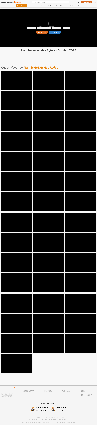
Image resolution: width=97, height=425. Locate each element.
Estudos (36, 5)
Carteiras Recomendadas (74, 5)
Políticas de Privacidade (28, 390)
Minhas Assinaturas (66, 391)
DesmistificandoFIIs (47, 390)
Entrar (95, 2)
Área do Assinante (21, 5)
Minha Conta (65, 390)
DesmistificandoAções (47, 391)
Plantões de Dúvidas (53, 5)
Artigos (30, 5)
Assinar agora (42, 32)
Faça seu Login (55, 32)
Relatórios (62, 5)
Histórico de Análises (85, 395)
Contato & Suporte (27, 391)
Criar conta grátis (87, 2)
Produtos (43, 5)
